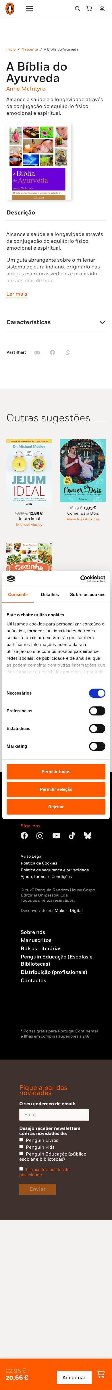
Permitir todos (56, 771)
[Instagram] (39, 836)
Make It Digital (69, 910)
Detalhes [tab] (50, 594)
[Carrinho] (89, 8)
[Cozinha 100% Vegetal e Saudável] (29, 546)
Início (11, 49)
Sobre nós (33, 932)
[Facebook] (24, 835)
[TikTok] (72, 835)
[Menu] (29, 8)
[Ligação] (103, 8)
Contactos (33, 981)
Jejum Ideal (29, 518)
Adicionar (74, 1378)
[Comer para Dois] (83, 443)
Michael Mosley (29, 525)
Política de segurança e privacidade (55, 870)
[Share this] (52, 352)
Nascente (30, 49)
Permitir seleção (56, 789)
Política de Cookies (39, 863)
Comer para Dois (83, 513)
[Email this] (37, 352)
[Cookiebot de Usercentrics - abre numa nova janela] (80, 579)
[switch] (97, 710)
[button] (77, 8)
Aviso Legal (32, 856)
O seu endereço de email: (47, 1104)
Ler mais (16, 294)
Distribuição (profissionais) (54, 972)
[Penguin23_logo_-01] (10, 8)
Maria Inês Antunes (82, 519)
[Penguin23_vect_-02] (38, 1012)
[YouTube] (56, 835)
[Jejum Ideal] (29, 443)
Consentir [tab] (18, 594)
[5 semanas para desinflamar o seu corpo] (83, 546)
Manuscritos (36, 940)
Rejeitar (56, 806)
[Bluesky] (87, 835)
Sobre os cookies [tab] (87, 594)
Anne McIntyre (25, 88)
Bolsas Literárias (41, 949)
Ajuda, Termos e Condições (46, 876)
